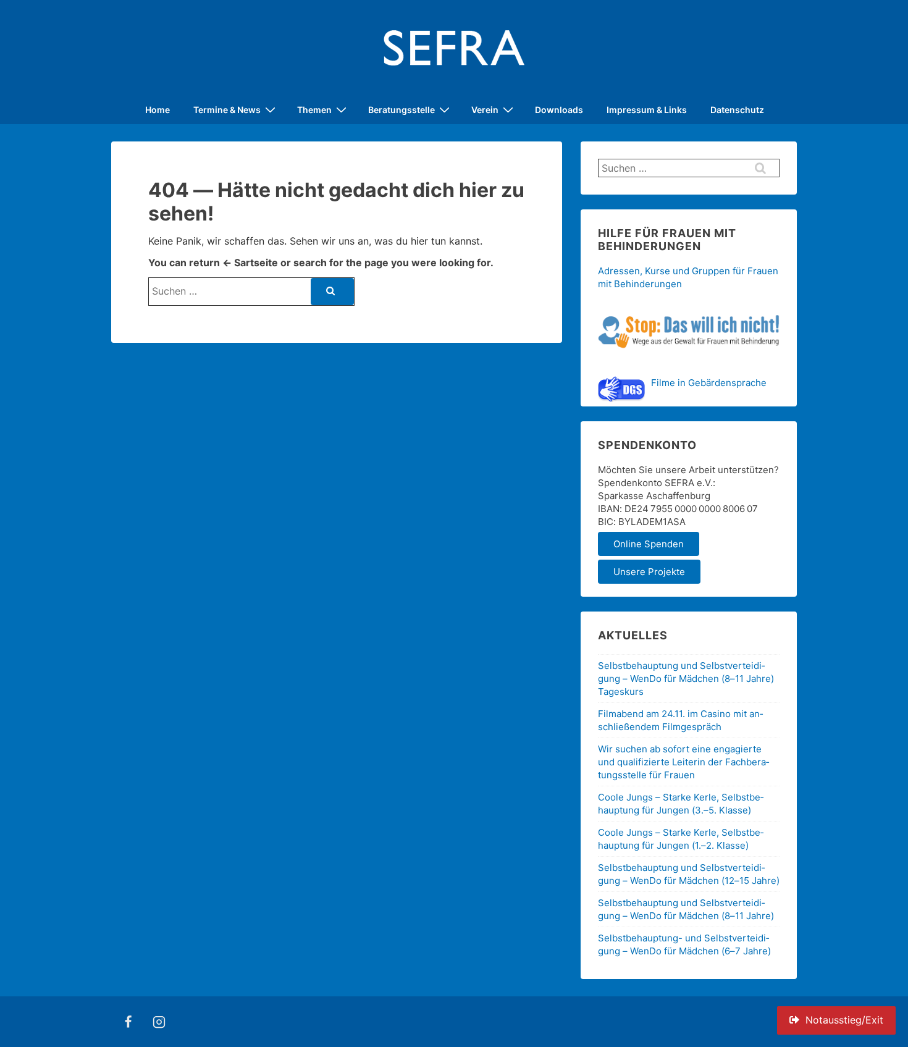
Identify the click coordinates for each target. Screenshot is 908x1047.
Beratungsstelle (401, 109)
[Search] (332, 291)
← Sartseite (250, 262)
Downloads (559, 109)
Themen (314, 109)
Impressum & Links (647, 109)
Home (157, 109)
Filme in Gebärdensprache (709, 383)
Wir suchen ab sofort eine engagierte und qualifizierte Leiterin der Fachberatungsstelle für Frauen (683, 762)
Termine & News (227, 109)
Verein (484, 109)
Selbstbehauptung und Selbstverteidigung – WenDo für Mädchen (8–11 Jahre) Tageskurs (686, 678)
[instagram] (159, 1022)
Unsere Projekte (649, 572)
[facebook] (128, 1022)
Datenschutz (737, 109)
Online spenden (648, 544)
